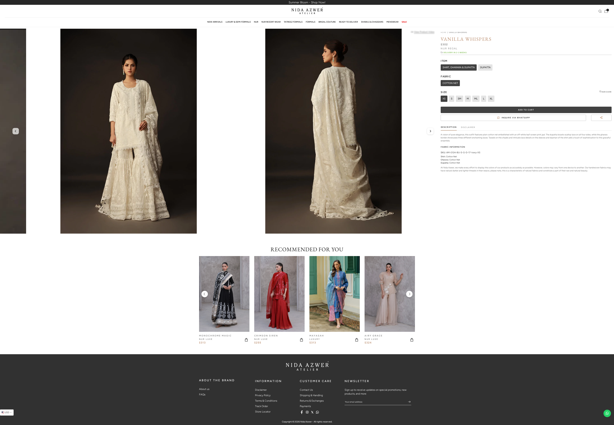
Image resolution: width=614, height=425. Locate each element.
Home (443, 32)
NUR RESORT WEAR (271, 22)
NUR (256, 22)
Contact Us (306, 389)
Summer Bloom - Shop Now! (307, 2)
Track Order (261, 406)
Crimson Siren (266, 335)
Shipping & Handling (311, 395)
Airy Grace (374, 335)
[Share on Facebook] (604, 121)
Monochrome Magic (215, 335)
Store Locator (263, 411)
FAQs (202, 394)
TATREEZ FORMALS (293, 22)
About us (204, 389)
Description (449, 127)
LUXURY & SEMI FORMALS (238, 22)
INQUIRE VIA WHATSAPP (516, 118)
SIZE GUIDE (607, 92)
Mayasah (316, 335)
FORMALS (310, 22)
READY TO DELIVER (348, 22)
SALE (404, 22)
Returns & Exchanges (312, 400)
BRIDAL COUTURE (327, 22)
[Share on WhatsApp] (610, 121)
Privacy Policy (263, 395)
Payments (305, 406)
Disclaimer (468, 127)
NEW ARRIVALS (214, 22)
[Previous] (15, 131)
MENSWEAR (392, 22)
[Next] (430, 131)
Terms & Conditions (266, 400)
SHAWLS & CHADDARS (372, 22)
